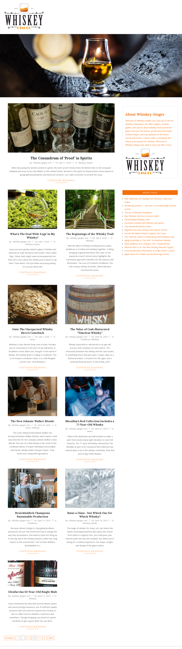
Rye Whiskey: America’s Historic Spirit (141, 216)
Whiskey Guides (85, 162)
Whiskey (90, 240)
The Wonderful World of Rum (137, 226)
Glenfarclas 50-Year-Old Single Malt (32, 591)
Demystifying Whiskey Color (137, 219)
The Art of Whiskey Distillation (138, 212)
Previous (9, 637)
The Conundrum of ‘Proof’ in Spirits (61, 158)
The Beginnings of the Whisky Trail (90, 234)
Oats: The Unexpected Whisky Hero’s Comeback (32, 330)
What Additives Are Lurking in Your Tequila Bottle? (147, 243)
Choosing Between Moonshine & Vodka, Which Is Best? (149, 250)
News (32, 339)
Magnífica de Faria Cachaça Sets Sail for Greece (145, 230)
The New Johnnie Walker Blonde (32, 421)
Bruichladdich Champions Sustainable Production (32, 514)
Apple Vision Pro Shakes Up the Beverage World (146, 254)
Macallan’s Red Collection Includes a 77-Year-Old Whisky (89, 422)
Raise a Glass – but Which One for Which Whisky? (89, 514)
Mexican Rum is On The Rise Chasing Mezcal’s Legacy (148, 247)
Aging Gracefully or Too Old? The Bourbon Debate (147, 240)
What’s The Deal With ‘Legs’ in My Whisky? (32, 235)
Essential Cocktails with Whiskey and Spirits (144, 223)
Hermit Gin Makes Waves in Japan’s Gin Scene (145, 233)
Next (51, 637)
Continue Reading (61, 180)
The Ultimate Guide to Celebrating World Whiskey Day (149, 236)
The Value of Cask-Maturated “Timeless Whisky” (89, 330)
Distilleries (85, 339)
